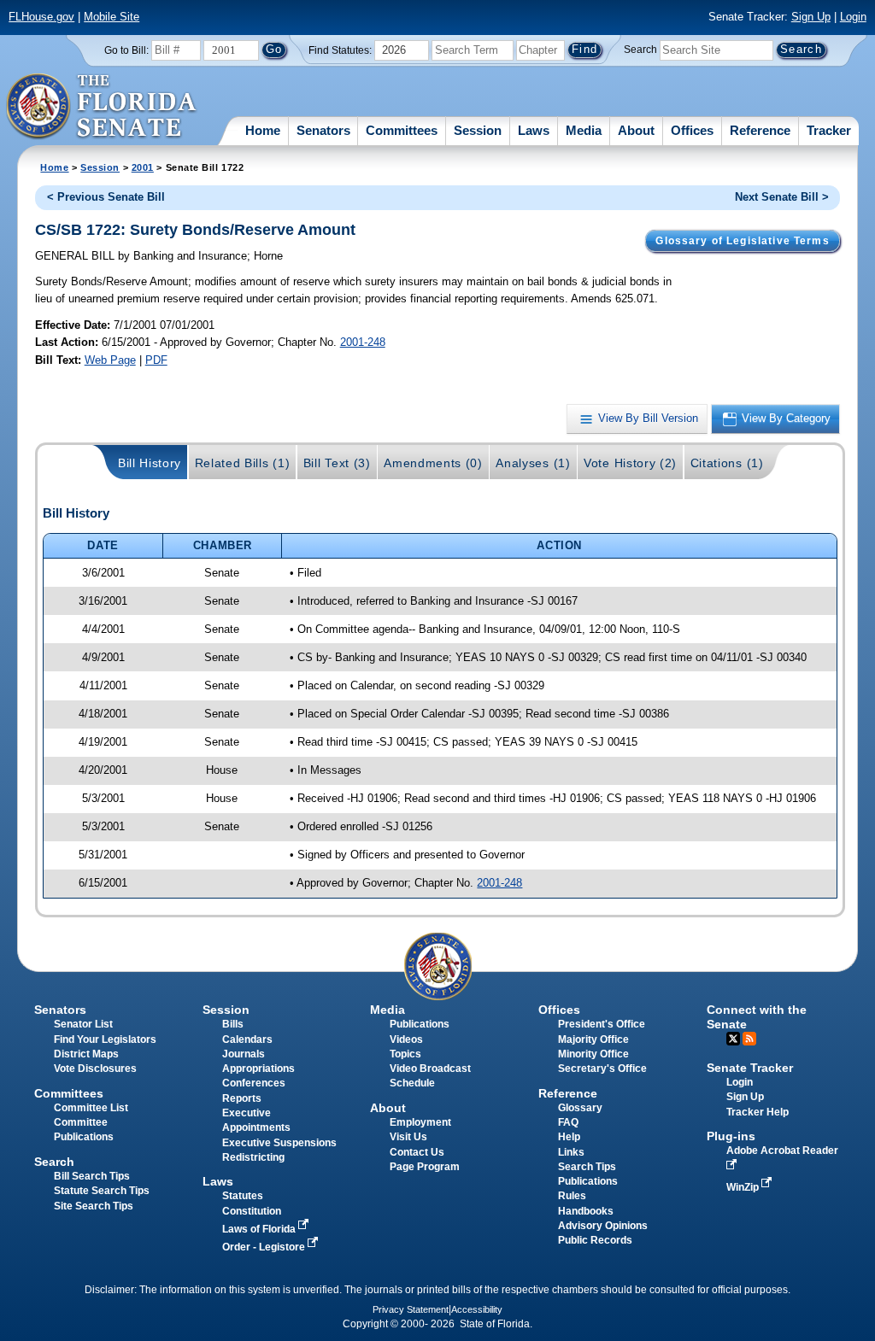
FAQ (568, 1122)
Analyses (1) (533, 463)
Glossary (580, 1108)
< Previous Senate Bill (106, 196)
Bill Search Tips (92, 1176)
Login (853, 16)
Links (571, 1152)
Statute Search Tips (102, 1191)
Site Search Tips (93, 1206)
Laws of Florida (260, 1229)
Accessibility (476, 1309)
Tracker (829, 130)
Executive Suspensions (279, 1143)
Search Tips (587, 1167)
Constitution (251, 1211)
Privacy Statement (411, 1309)
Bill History (149, 463)
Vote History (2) (630, 463)
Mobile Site (111, 16)
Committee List (91, 1108)
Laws (533, 130)
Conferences (253, 1083)
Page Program (425, 1167)
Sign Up (811, 16)
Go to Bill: (126, 50)
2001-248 (362, 342)
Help (569, 1137)
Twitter (733, 1038)
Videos (406, 1039)
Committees (402, 130)
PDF (156, 360)
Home (262, 130)
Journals (243, 1054)
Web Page (110, 360)
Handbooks (586, 1211)
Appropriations (258, 1068)
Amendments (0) (433, 463)
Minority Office (593, 1054)
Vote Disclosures (95, 1068)
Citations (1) (727, 463)
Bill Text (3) (337, 463)
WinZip (743, 1187)
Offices (692, 130)
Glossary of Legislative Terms (742, 241)
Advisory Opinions (603, 1226)
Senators (323, 130)
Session (478, 130)
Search (640, 49)
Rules (572, 1196)
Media (584, 130)
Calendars (247, 1039)
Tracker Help (757, 1112)
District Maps (86, 1054)
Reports (241, 1098)
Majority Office (593, 1039)
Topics (405, 1054)
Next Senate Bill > (782, 196)
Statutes (242, 1196)
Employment (420, 1122)
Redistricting (253, 1157)
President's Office (601, 1024)
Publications (419, 1024)
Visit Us (408, 1137)
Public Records (595, 1240)
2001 (143, 167)
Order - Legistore (265, 1247)
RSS (749, 1038)
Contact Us (417, 1152)
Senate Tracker (750, 1068)
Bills (233, 1024)
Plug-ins (731, 1136)
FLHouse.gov (41, 16)
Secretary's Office (602, 1068)
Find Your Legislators (105, 1039)
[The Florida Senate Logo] (102, 106)
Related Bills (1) (243, 463)
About (636, 130)
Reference (760, 130)
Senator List (83, 1024)
